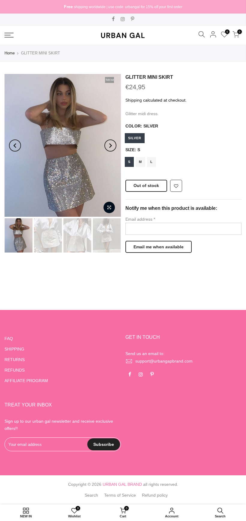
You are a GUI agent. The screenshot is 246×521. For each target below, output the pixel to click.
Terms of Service (120, 495)
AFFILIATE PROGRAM (26, 380)
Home (9, 53)
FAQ (8, 338)
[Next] (110, 145)
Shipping (133, 100)
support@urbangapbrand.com (164, 361)
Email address (140, 219)
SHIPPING (14, 349)
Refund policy (155, 495)
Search (91, 495)
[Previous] (15, 145)
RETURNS (14, 359)
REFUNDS (14, 370)
